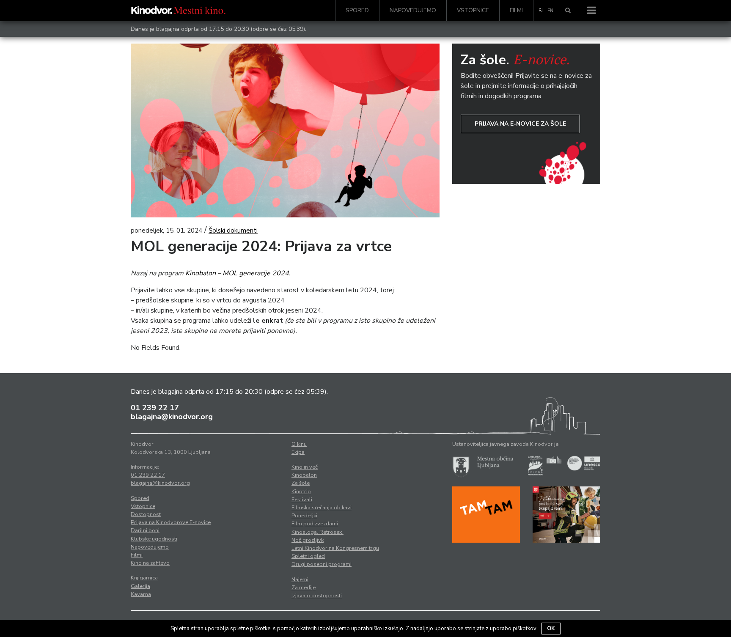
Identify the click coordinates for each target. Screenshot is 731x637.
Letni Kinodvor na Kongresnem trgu (335, 548)
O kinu (299, 444)
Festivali (301, 499)
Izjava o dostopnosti (316, 595)
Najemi (299, 579)
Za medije (303, 587)
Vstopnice (473, 10)
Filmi (516, 10)
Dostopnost (146, 514)
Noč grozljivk (307, 540)
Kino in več (304, 467)
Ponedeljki (304, 515)
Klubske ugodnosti (154, 539)
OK (551, 628)
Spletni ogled (308, 556)
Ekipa (298, 452)
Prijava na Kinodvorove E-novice (171, 522)
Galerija (140, 586)
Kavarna (141, 594)
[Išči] (568, 10)
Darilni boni (145, 530)
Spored (357, 10)
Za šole (300, 483)
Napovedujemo (413, 10)
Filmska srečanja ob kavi (321, 507)
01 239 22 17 (155, 408)
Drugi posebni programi (321, 564)
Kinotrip (301, 491)
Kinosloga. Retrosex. (317, 532)
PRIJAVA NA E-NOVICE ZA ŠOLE (520, 124)
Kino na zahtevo (150, 563)
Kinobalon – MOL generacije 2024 (237, 273)
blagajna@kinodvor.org (172, 417)
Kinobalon (304, 475)
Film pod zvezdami (314, 523)
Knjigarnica (144, 578)
